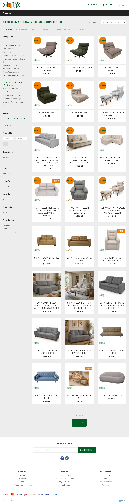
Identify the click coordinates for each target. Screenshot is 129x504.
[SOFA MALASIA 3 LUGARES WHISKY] (79, 240)
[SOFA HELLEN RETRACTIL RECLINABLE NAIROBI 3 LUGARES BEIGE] (79, 285)
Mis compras (106, 479)
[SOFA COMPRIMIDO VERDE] (79, 50)
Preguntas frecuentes (64, 485)
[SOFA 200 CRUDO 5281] (112, 377)
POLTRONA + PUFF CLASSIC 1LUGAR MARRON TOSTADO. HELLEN (112, 210)
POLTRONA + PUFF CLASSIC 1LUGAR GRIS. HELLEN (112, 114)
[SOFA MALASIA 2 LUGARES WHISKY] (46, 240)
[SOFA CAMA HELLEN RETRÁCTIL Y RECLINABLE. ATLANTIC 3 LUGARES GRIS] (46, 285)
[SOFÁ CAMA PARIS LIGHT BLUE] (46, 377)
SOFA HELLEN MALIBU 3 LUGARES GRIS (46, 351)
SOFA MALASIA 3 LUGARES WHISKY (79, 259)
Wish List (105, 485)
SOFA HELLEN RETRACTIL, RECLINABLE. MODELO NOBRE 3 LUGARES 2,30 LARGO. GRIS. (47, 162)
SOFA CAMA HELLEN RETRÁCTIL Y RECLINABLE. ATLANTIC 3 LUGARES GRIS (46, 305)
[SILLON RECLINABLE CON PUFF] (79, 377)
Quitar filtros (79, 29)
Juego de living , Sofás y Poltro (42, 29)
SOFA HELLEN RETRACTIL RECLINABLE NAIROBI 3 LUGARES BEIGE (79, 305)
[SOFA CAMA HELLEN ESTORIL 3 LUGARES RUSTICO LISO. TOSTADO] (79, 140)
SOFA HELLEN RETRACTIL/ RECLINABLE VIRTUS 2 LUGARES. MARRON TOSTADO (46, 212)
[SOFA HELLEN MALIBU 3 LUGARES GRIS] (46, 332)
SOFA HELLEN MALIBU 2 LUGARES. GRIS (79, 351)
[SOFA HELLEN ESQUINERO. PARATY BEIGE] (112, 140)
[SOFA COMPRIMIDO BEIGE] (79, 95)
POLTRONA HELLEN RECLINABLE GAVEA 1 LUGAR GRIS (79, 210)
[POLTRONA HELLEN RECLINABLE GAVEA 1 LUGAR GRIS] (79, 190)
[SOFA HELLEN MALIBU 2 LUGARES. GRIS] (79, 332)
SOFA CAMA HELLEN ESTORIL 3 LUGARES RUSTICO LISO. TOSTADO (79, 160)
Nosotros (23, 475)
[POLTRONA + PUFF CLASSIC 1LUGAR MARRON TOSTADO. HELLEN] (112, 190)
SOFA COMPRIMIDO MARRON (46, 69)
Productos (10, 13)
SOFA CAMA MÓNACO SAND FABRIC (112, 351)
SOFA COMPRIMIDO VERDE (79, 68)
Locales (23, 482)
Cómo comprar (64, 475)
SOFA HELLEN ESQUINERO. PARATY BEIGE (112, 159)
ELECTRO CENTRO (63, 29)
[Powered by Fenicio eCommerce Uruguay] (122, 501)
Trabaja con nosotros (23, 485)
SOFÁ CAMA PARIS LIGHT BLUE (46, 396)
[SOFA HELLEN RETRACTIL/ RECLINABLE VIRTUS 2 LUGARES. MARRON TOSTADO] (46, 190)
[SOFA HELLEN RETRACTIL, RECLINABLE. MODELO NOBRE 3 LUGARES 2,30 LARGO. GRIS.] (46, 140)
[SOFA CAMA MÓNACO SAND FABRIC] (112, 332)
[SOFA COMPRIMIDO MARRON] (46, 50)
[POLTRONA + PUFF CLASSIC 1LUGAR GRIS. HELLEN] (112, 95)
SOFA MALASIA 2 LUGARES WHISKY (46, 259)
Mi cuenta (106, 475)
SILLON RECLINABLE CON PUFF (79, 396)
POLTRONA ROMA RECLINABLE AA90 (112, 259)
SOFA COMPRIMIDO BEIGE (79, 113)
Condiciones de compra (64, 479)
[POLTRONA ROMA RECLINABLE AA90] (112, 240)
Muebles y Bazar (21, 29)
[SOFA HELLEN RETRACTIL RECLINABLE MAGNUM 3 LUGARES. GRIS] (112, 285)
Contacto (23, 479)
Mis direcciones (105, 482)
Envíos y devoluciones (64, 482)
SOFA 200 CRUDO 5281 (112, 395)
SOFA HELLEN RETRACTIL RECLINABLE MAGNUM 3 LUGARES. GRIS (112, 305)
